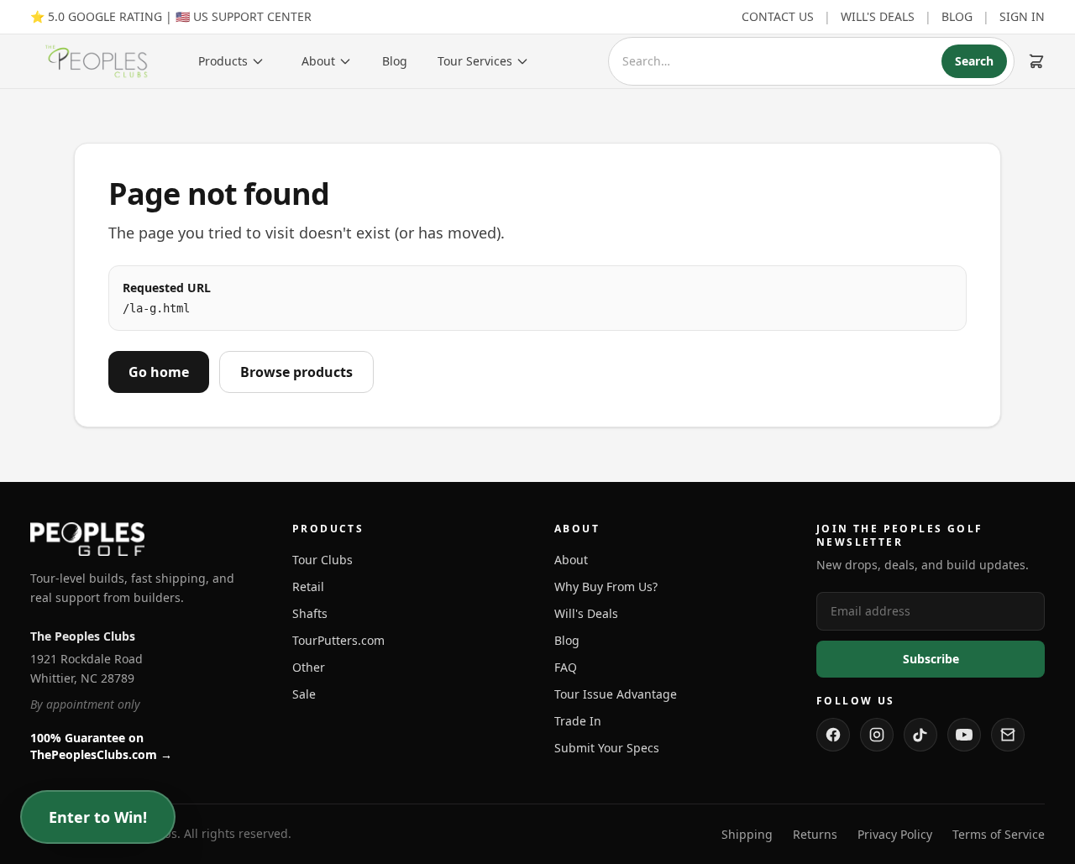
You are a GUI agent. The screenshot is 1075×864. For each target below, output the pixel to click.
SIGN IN (1022, 16)
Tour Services (475, 61)
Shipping (747, 834)
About (318, 61)
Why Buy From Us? (606, 586)
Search (974, 61)
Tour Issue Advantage (615, 694)
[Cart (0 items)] (1036, 61)
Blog (394, 61)
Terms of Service (998, 834)
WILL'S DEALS (878, 16)
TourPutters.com (338, 640)
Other (308, 667)
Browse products (296, 372)
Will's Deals (586, 613)
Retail (308, 586)
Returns (815, 834)
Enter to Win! (98, 817)
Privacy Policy (894, 834)
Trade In (577, 721)
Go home (158, 372)
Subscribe (931, 659)
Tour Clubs (322, 560)
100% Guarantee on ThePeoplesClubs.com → (101, 746)
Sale (304, 694)
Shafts (310, 613)
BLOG (957, 16)
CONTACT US (778, 16)
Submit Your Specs (606, 748)
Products (223, 61)
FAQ (565, 667)
